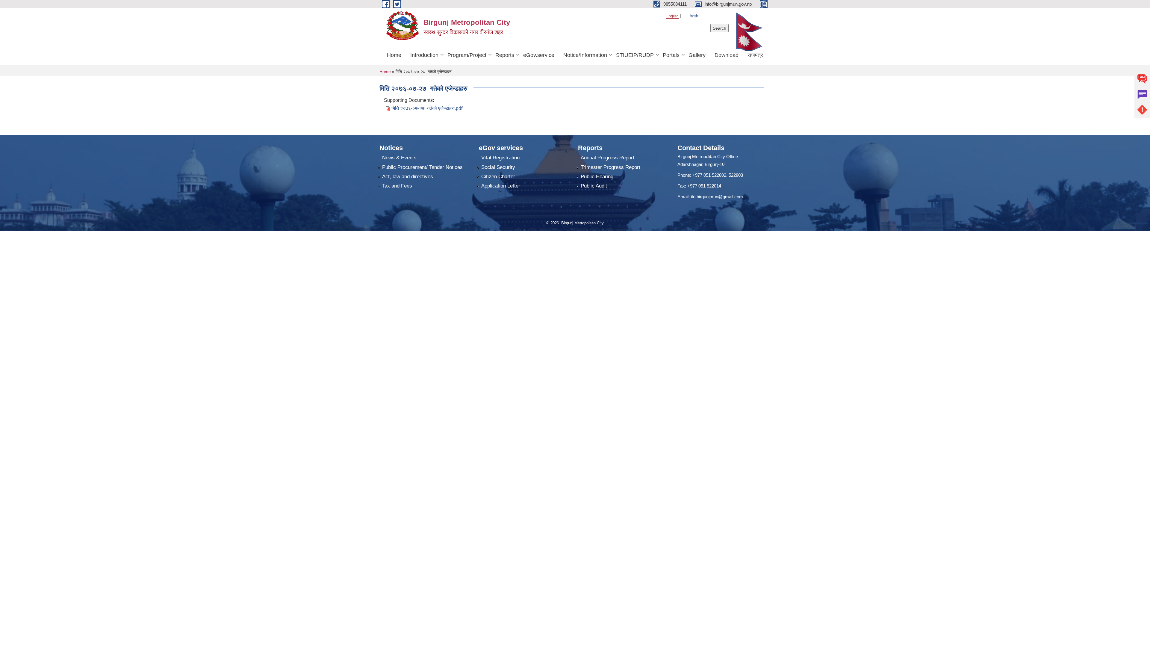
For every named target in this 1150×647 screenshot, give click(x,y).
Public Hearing (597, 176)
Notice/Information (585, 55)
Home (394, 55)
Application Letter (500, 186)
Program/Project (466, 55)
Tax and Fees (397, 186)
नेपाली (694, 16)
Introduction (424, 55)
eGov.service (538, 55)
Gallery (697, 55)
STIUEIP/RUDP (635, 55)
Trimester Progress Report (610, 167)
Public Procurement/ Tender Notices (422, 167)
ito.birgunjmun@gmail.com (717, 196)
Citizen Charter (498, 176)
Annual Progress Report (607, 158)
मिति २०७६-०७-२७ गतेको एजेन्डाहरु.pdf (426, 108)
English (672, 16)
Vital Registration (500, 158)
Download (727, 55)
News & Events (399, 158)
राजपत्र (755, 55)
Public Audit (594, 186)
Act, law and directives (407, 176)
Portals (671, 55)
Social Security (498, 167)
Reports (504, 55)
